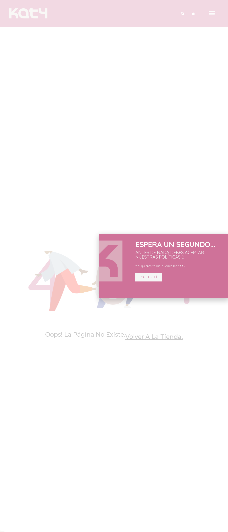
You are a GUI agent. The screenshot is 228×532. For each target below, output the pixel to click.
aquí (182, 266)
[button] (148, 277)
